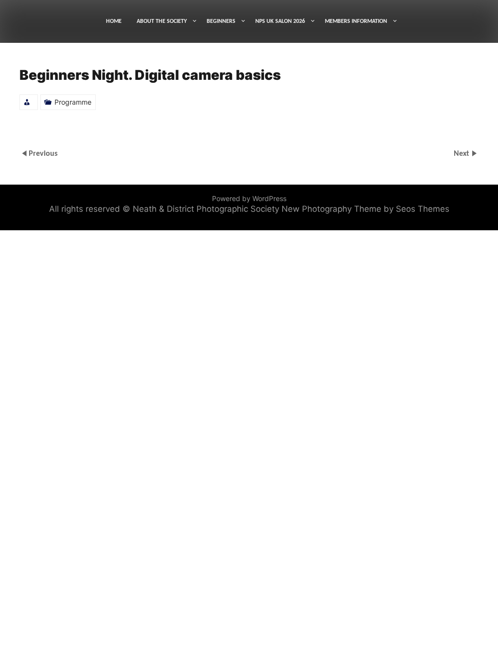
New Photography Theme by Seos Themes (365, 209)
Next (462, 154)
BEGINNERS (221, 21)
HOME (114, 21)
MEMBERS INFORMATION (356, 21)
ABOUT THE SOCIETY (162, 21)
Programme (72, 102)
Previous (43, 154)
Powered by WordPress (249, 198)
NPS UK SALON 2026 (280, 21)
